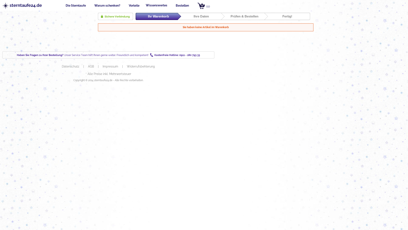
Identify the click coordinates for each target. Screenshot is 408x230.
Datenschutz (71, 66)
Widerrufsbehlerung (141, 66)
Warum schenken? (107, 5)
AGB (91, 66)
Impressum (111, 66)
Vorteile (134, 5)
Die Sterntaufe (76, 5)
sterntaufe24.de (23, 5)
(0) (208, 6)
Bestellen (182, 5)
